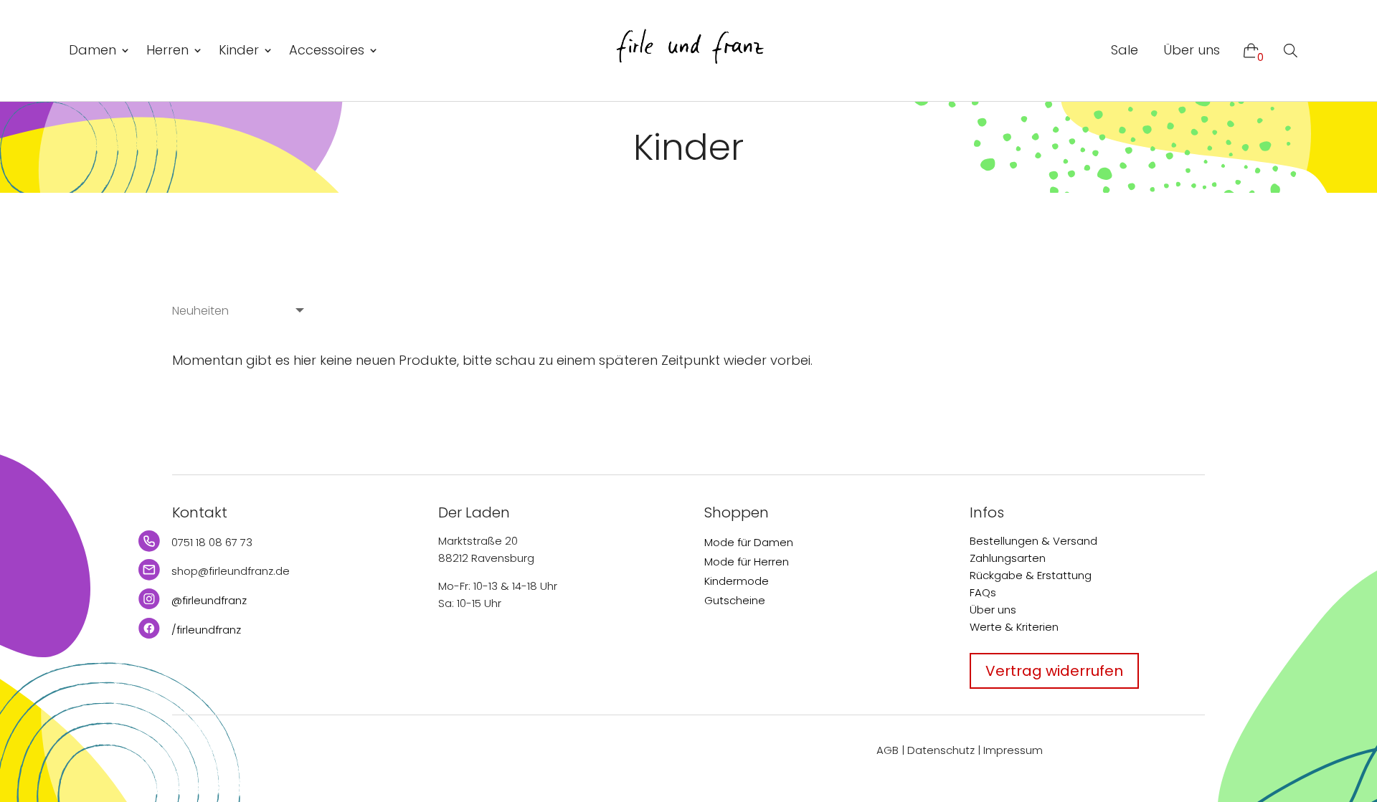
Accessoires (326, 50)
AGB (887, 750)
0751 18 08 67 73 (211, 542)
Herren (167, 50)
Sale (1124, 50)
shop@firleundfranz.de (230, 570)
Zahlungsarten (1008, 557)
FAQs (983, 592)
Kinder (239, 50)
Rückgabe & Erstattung (1031, 575)
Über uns (1191, 50)
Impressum (1013, 750)
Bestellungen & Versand (1033, 540)
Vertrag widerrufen (1054, 671)
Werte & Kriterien (1014, 626)
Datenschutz (941, 750)
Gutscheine (734, 600)
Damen (92, 50)
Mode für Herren (746, 561)
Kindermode (736, 580)
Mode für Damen (748, 542)
